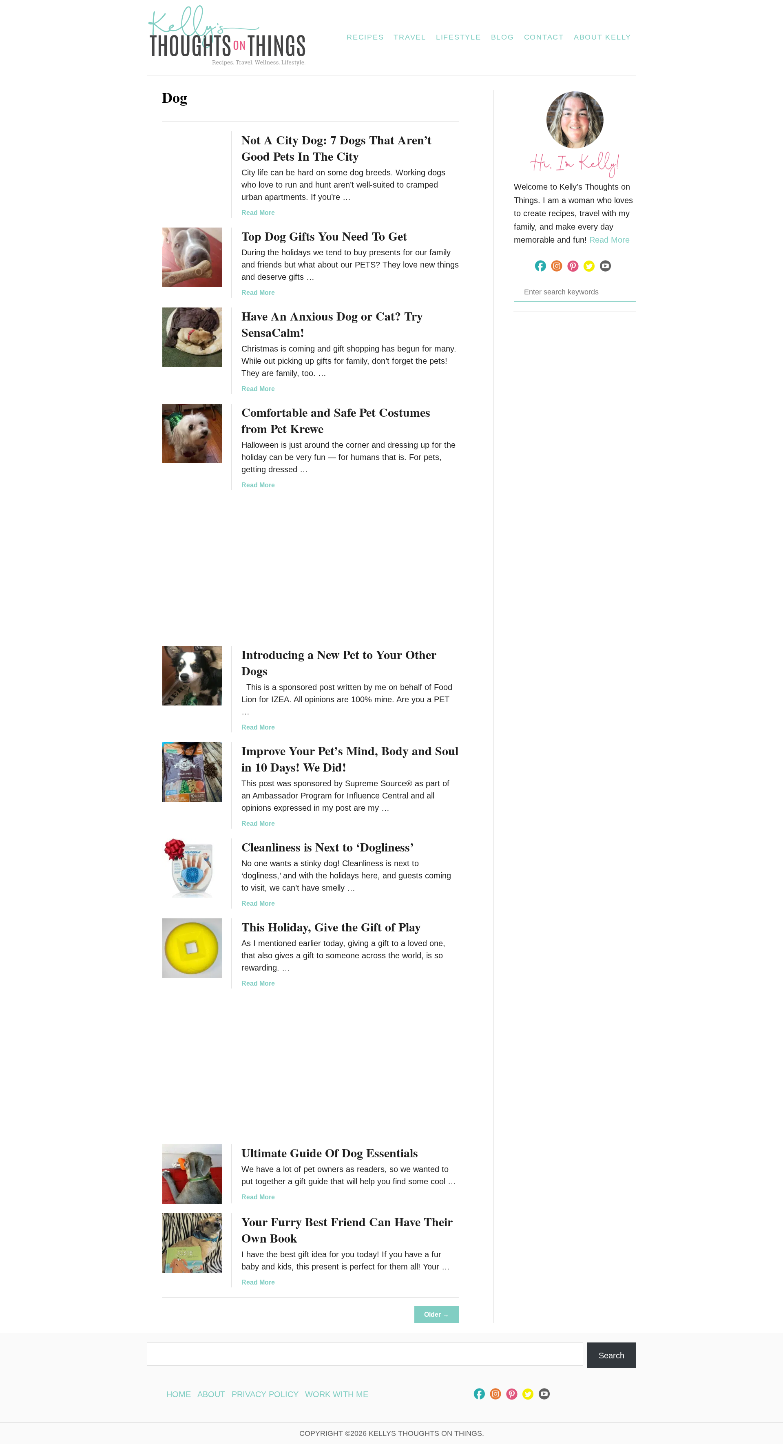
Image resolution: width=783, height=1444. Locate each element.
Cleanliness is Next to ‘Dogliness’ (327, 847)
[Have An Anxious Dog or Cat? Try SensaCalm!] (192, 337)
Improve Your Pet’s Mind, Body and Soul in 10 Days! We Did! (349, 758)
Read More (258, 212)
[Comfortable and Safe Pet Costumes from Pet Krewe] (192, 433)
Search (611, 1355)
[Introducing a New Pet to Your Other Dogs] (192, 675)
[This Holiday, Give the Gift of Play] (192, 948)
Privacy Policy (265, 1394)
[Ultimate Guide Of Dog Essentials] (192, 1174)
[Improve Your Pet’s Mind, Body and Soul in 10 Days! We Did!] (192, 772)
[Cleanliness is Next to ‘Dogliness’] (192, 868)
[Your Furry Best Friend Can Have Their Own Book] (192, 1243)
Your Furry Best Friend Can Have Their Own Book (347, 1229)
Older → (436, 1314)
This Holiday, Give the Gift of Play (331, 926)
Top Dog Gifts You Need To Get (324, 236)
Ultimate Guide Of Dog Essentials (329, 1152)
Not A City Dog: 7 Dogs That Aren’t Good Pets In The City (336, 147)
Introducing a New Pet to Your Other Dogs (338, 662)
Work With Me (336, 1394)
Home (178, 1394)
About (211, 1394)
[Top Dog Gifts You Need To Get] (192, 257)
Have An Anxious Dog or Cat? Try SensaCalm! (332, 324)
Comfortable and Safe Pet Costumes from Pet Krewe (335, 420)
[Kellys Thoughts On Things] (231, 37)
